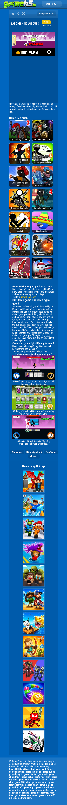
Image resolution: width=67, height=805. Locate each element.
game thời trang (33, 771)
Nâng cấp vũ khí (34, 452)
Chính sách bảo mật (18, 766)
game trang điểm (23, 798)
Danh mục (51, 3)
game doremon (39, 782)
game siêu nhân (30, 785)
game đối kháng (23, 782)
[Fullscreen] (23, 13)
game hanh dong (28, 297)
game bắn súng (16, 771)
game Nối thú (15, 787)
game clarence (21, 792)
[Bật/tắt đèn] (18, 13)
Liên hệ (51, 764)
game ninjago (46, 785)
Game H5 (13, 769)
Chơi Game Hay (26, 769)
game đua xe (49, 771)
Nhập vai (34, 456)
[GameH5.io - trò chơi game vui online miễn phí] (20, 7)
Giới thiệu (41, 764)
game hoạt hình (42, 777)
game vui (42, 774)
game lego (29, 787)
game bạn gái (15, 774)
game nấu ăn (30, 774)
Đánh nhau (17, 452)
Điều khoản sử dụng (39, 766)
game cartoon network (29, 779)
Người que (51, 452)
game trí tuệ (27, 777)
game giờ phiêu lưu (18, 790)
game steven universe (26, 795)
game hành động (43, 769)
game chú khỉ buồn (45, 787)
